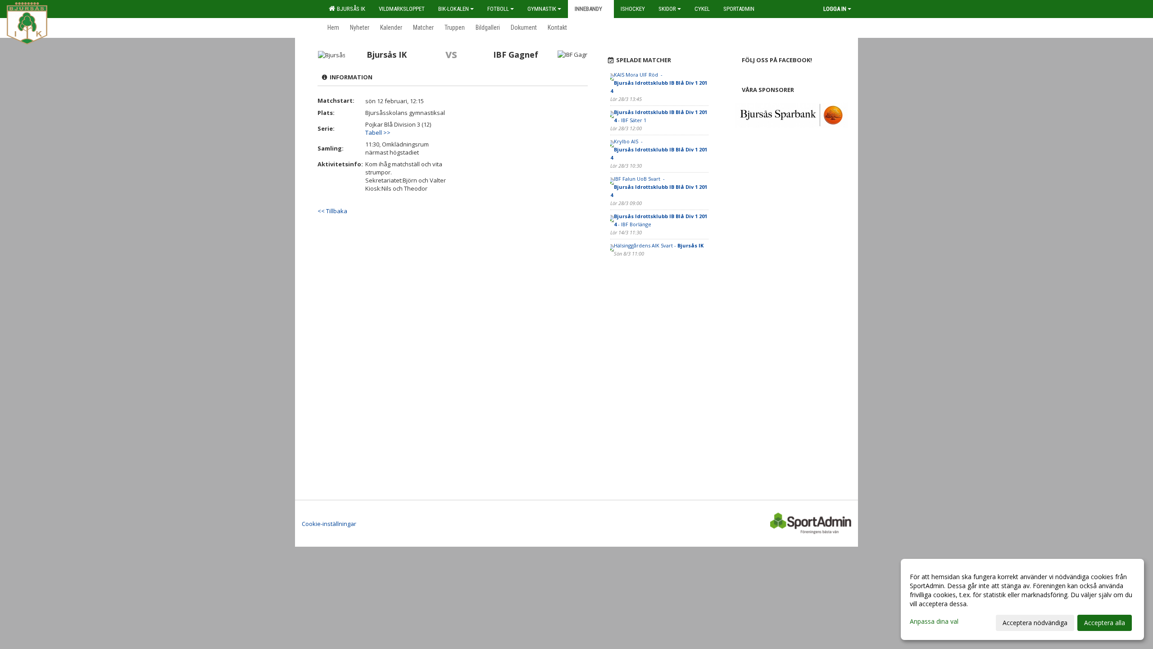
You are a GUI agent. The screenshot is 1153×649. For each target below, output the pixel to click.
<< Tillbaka (332, 211)
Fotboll (498, 8)
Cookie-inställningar (329, 524)
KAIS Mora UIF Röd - (658, 82)
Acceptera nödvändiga (1035, 622)
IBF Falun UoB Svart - (658, 186)
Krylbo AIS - (658, 149)
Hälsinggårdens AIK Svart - (659, 245)
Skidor (667, 8)
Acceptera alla (1104, 622)
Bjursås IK (349, 8)
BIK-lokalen (453, 8)
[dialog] (1022, 599)
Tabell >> (377, 132)
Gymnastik (541, 8)
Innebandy (588, 8)
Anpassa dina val (934, 621)
